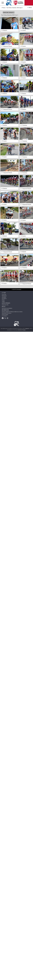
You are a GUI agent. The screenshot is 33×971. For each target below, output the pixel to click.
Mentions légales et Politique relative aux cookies (12, 311)
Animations (4, 298)
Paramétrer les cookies (6, 313)
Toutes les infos (5, 304)
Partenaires (4, 295)
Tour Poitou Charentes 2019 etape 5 (14, 7)
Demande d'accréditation (7, 308)
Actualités (4, 297)
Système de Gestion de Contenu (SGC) (19, 328)
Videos (3, 301)
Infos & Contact (5, 314)
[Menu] (2, 2)
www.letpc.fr (4, 315)
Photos (3, 7)
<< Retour (29, 7)
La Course (4, 294)
